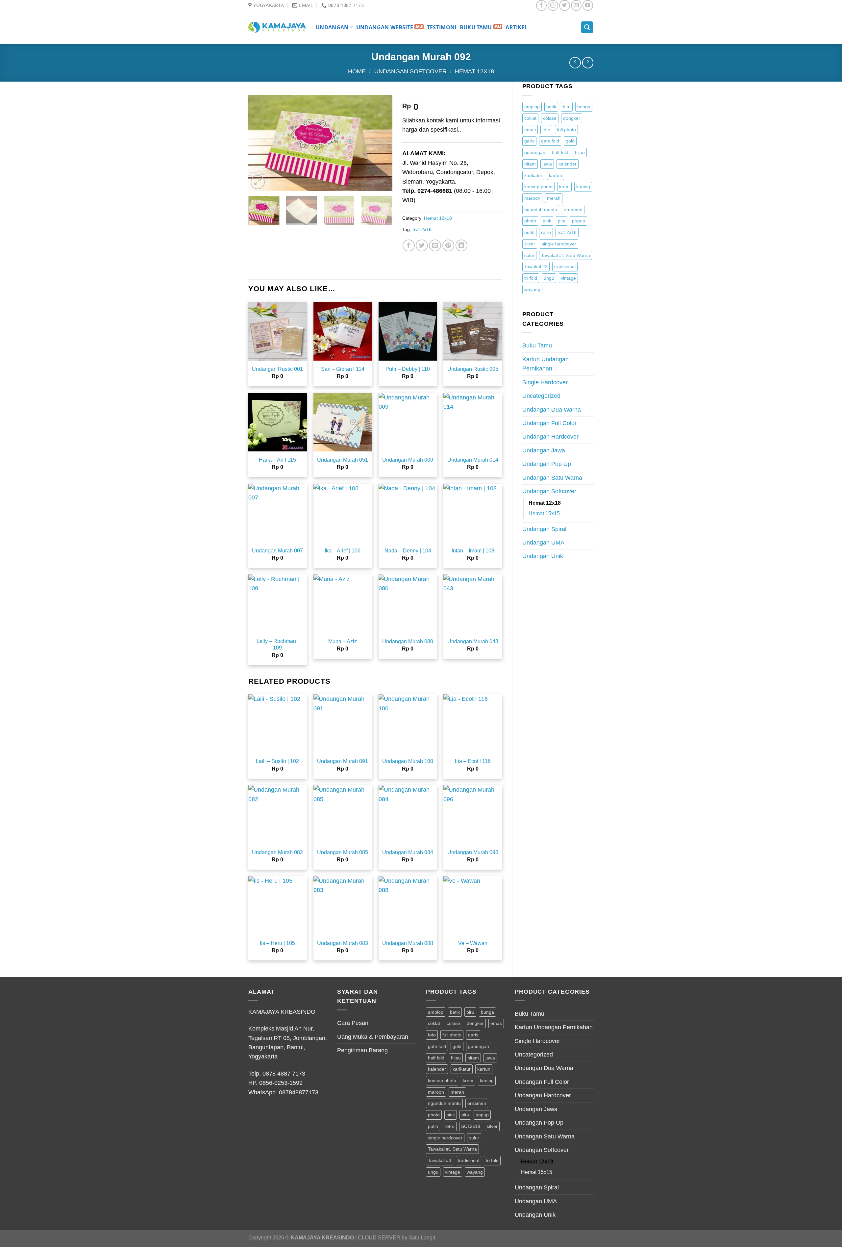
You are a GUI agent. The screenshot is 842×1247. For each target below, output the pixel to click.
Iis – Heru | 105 (277, 943)
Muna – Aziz (342, 641)
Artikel (517, 27)
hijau (580, 152)
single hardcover (559, 243)
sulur (529, 255)
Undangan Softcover (410, 71)
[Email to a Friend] (435, 246)
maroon (532, 198)
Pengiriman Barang (362, 1050)
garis (529, 140)
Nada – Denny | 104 (407, 550)
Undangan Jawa (543, 450)
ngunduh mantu (540, 209)
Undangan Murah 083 (342, 943)
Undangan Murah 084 (407, 852)
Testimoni (442, 27)
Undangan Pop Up (546, 464)
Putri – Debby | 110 (407, 369)
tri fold (530, 278)
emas (530, 129)
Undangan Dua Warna (551, 409)
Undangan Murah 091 (342, 761)
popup (578, 220)
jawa (547, 163)
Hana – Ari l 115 (277, 460)
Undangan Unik (542, 556)
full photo (566, 129)
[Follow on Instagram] (553, 5)
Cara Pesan (352, 1023)
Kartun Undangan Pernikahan (545, 364)
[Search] (587, 27)
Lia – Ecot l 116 (473, 761)
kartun (555, 175)
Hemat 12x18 (474, 71)
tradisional (565, 266)
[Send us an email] (576, 5)
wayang (532, 289)
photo (530, 220)
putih (529, 232)
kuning (583, 186)
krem (564, 186)
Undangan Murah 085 (342, 852)
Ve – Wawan (472, 943)
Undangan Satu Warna (552, 477)
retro (546, 232)
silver (529, 243)
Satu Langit (422, 1237)
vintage (568, 278)
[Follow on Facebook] (541, 5)
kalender (567, 163)
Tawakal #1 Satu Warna (565, 255)
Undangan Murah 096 (472, 852)
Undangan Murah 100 (407, 761)
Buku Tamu (476, 27)
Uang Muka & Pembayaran (372, 1036)
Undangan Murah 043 (472, 641)
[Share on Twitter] (422, 246)
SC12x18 (567, 232)
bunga (583, 106)
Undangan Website (384, 27)
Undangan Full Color (549, 423)
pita (561, 220)
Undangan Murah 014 (472, 460)
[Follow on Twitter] (564, 5)
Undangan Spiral (544, 529)
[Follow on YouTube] (587, 5)
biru (567, 106)
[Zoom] (258, 182)
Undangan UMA (543, 542)
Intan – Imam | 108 (473, 550)
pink (547, 220)
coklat (530, 118)
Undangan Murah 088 (407, 943)
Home (357, 71)
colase (550, 118)
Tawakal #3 (536, 266)
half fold (560, 152)
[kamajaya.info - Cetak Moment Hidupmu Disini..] (277, 27)
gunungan (534, 152)
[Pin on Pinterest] (448, 246)
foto (546, 129)
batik (551, 106)
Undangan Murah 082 (277, 852)
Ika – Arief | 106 (342, 550)
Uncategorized (541, 396)
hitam (530, 163)
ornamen (573, 209)
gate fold (550, 140)
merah (553, 198)
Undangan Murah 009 (407, 460)
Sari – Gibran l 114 (342, 369)
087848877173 (298, 1092)
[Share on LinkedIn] (462, 246)
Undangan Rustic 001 (277, 369)
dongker (571, 118)
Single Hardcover (545, 382)
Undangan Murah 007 (277, 550)
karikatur (533, 175)
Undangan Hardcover (550, 436)
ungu (549, 278)
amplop (532, 106)
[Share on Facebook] (409, 246)
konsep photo (538, 186)
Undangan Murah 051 (342, 460)
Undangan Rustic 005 (472, 369)
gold (570, 140)
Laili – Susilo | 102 (277, 761)
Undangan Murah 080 (407, 641)
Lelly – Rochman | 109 (278, 644)
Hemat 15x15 (544, 513)
